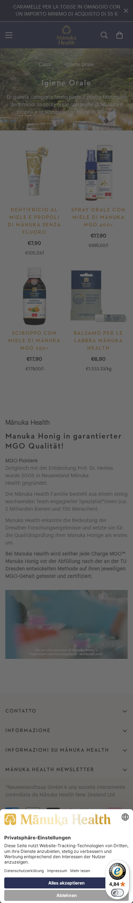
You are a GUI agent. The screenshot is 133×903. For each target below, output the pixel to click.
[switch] (117, 893)
